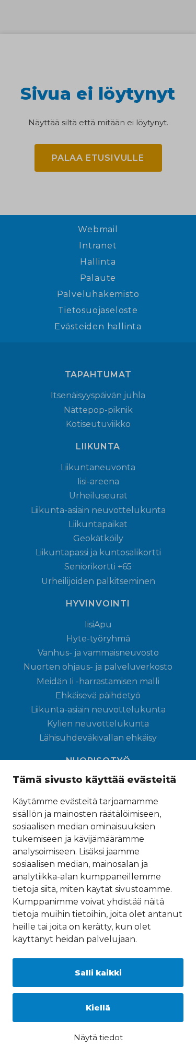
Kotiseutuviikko (98, 424)
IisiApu (98, 624)
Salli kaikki (98, 973)
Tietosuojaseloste (98, 310)
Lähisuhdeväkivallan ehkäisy (98, 738)
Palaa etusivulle (98, 158)
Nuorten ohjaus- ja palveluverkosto (98, 667)
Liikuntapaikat (98, 524)
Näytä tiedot (98, 1037)
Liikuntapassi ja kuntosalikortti (98, 552)
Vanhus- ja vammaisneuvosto (98, 653)
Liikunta (98, 446)
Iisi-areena (98, 481)
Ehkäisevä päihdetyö (98, 695)
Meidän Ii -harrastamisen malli (98, 681)
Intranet (98, 246)
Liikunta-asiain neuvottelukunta (98, 510)
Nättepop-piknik (98, 410)
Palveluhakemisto (98, 294)
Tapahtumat (98, 374)
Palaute (98, 278)
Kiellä (98, 1008)
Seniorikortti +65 (98, 567)
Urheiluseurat (98, 496)
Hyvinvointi (98, 604)
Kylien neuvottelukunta (98, 724)
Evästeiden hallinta (98, 327)
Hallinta (98, 262)
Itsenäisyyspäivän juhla (98, 395)
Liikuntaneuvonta (98, 467)
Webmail (98, 229)
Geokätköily (98, 538)
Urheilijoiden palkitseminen (98, 581)
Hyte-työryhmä (98, 639)
